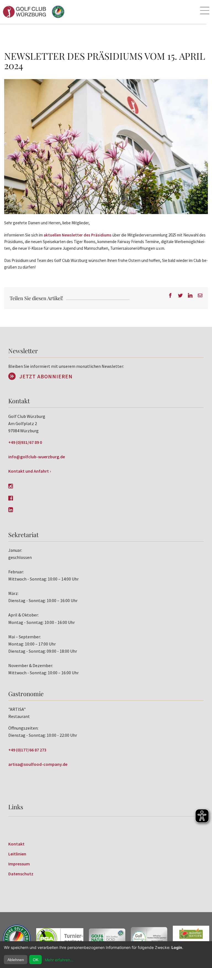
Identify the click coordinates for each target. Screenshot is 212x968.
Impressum (19, 863)
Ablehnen (15, 959)
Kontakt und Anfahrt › (29, 471)
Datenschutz (20, 873)
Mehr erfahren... (59, 959)
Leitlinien (17, 854)
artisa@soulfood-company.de (37, 764)
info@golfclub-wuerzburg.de (36, 456)
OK (35, 959)
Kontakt (16, 844)
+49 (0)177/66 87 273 (27, 750)
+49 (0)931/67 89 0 (25, 442)
